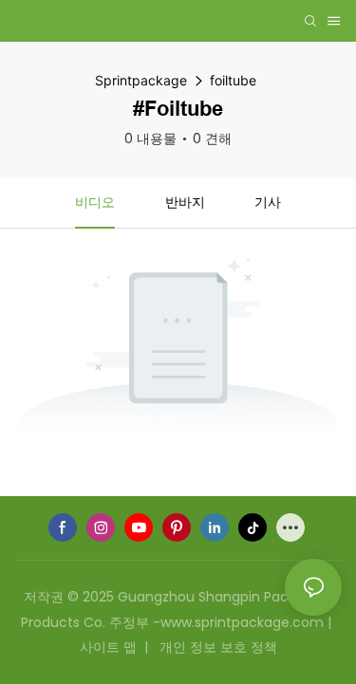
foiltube (233, 80)
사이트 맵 (110, 647)
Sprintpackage (141, 80)
